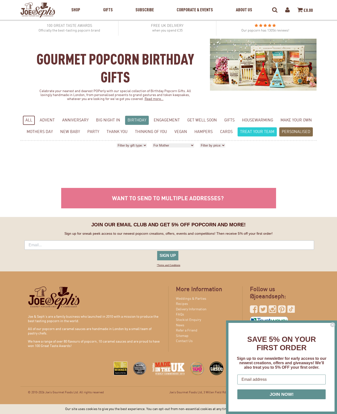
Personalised (296, 132)
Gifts (108, 3)
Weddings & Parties (191, 299)
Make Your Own (296, 120)
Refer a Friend (186, 330)
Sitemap (182, 336)
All (28, 120)
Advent (47, 120)
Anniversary (75, 120)
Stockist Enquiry (188, 320)
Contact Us (184, 341)
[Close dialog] (332, 324)
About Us (244, 3)
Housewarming (257, 120)
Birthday (137, 120)
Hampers (203, 132)
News (180, 325)
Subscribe (144, 3)
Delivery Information (191, 309)
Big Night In (108, 120)
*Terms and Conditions (168, 265)
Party (93, 132)
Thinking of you (151, 132)
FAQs (180, 314)
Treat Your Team (257, 132)
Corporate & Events (195, 3)
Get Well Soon (202, 120)
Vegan (180, 132)
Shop (75, 3)
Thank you (117, 132)
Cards (226, 132)
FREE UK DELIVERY (167, 28)
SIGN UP (168, 255)
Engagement (167, 120)
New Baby (70, 132)
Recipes (182, 304)
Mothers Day (40, 132)
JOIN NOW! (282, 394)
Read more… (154, 99)
